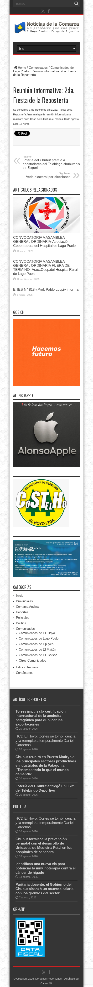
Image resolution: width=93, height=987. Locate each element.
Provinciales (24, 601)
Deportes (22, 612)
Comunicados (38, 67)
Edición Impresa (27, 667)
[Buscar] (76, 3)
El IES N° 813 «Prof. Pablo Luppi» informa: (46, 289)
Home (22, 67)
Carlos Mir (46, 983)
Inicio (19, 595)
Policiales (22, 617)
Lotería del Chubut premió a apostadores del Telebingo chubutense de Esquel (52, 162)
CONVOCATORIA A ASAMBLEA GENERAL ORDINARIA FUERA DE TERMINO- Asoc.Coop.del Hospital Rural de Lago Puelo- (45, 267)
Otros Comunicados (32, 660)
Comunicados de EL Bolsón (38, 655)
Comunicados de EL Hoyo (37, 633)
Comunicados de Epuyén (36, 644)
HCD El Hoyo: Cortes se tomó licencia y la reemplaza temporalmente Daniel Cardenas (45, 740)
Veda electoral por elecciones (48, 175)
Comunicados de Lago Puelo (38, 638)
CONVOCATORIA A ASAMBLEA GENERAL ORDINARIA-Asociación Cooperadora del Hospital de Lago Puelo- (45, 241)
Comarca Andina (27, 606)
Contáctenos (24, 673)
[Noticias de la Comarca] (46, 30)
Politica (21, 623)
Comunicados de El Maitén (37, 649)
